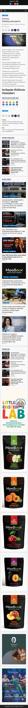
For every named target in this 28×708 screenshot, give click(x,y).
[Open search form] (25, 10)
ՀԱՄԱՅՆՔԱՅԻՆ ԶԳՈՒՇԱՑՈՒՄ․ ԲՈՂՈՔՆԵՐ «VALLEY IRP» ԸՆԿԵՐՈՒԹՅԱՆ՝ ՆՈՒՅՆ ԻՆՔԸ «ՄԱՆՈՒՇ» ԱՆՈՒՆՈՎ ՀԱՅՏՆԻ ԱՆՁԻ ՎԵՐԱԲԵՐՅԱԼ (6, 144)
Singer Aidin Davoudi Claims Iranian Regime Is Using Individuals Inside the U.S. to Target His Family (6, 170)
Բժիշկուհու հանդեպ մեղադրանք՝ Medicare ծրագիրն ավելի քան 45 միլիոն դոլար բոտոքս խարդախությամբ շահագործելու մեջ (12, 338)
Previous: (13, 122)
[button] (1, 10)
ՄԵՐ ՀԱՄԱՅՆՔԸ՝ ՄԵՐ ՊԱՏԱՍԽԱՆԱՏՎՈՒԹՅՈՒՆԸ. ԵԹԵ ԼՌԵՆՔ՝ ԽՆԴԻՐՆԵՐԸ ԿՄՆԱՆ (6, 162)
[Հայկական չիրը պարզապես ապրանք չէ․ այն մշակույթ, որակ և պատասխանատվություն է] (14, 271)
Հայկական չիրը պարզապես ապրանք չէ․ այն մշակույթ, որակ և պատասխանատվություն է (13, 283)
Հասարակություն (14, 196)
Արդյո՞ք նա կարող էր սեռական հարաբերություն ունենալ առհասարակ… (6, 153)
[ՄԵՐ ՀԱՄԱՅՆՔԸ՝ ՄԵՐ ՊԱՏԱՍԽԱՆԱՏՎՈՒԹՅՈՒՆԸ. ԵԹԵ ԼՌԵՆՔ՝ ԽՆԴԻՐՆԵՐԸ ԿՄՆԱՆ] (14, 219)
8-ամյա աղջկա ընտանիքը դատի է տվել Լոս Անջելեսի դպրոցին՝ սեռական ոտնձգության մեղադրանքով (13, 309)
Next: (13, 129)
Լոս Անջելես (5, 15)
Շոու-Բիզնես (13, 251)
